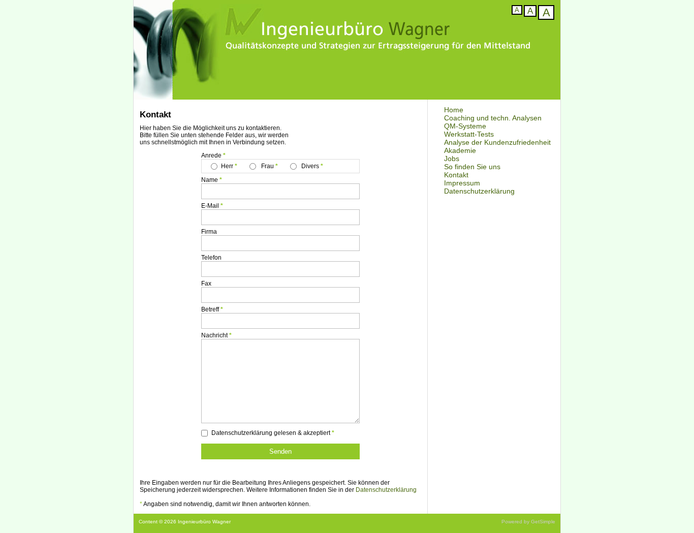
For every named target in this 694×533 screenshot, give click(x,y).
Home (453, 110)
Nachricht (214, 335)
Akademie (460, 150)
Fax (206, 283)
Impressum (462, 183)
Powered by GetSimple (528, 521)
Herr (228, 166)
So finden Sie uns (472, 167)
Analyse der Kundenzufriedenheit (497, 142)
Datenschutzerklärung (479, 191)
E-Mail (210, 205)
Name (209, 179)
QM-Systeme (465, 126)
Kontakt (456, 175)
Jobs (451, 158)
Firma (209, 231)
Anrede (211, 155)
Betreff (210, 309)
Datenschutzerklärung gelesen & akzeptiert (270, 432)
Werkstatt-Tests (469, 134)
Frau (267, 166)
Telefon (211, 257)
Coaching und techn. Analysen (493, 118)
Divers (309, 166)
